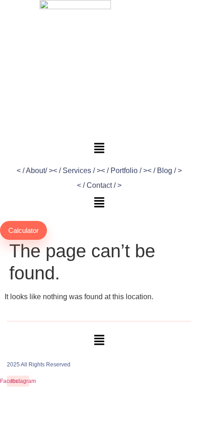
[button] (99, 203)
